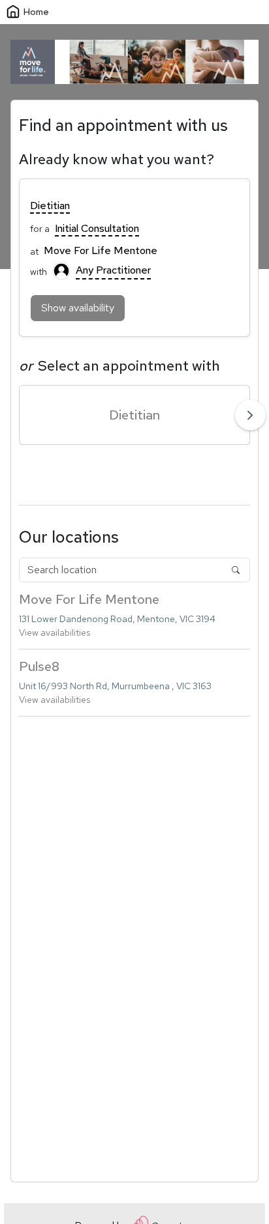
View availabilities (54, 632)
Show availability (77, 308)
